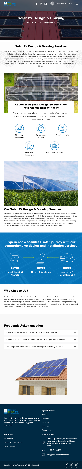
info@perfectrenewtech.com (58, 455)
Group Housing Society (13, 442)
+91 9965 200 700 (54, 450)
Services (45, 422)
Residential (8, 438)
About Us (45, 418)
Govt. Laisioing (10, 446)
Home (26, 22)
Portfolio (45, 426)
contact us (46, 430)
